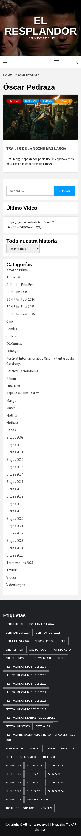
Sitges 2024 (14, 548)
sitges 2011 (49, 757)
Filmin (11, 378)
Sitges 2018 (14, 503)
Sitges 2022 (14, 533)
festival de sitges (18, 726)
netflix (50, 748)
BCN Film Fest (16, 292)
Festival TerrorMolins (22, 371)
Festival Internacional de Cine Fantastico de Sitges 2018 (40, 737)
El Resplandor (40, 26)
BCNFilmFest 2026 (17, 641)
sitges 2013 (34, 765)
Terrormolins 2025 (19, 562)
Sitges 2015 (14, 481)
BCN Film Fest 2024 (20, 299)
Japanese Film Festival (23, 393)
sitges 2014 (55, 765)
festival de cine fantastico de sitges (30, 718)
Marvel (11, 408)
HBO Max (13, 386)
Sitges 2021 (14, 525)
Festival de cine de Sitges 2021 (26, 683)
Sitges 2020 (14, 518)
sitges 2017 (55, 774)
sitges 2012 (13, 765)
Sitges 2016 (14, 489)
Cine (9, 321)
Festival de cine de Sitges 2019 (26, 666)
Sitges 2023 (14, 540)
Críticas (12, 336)
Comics (11, 329)
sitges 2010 (28, 757)
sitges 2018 (13, 782)
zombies (46, 808)
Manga (11, 400)
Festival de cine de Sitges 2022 (26, 692)
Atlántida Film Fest (20, 284)
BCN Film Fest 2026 (20, 314)
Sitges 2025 (14, 555)
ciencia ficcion (44, 641)
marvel (35, 748)
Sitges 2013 (14, 467)
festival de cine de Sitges (48, 658)
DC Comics (14, 343)
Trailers (64, 100)
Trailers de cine (37, 799)
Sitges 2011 (14, 452)
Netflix (14, 100)
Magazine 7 (60, 824)
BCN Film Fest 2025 (20, 306)
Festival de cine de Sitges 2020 (26, 675)
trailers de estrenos (20, 808)
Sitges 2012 (14, 459)
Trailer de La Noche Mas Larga (36, 148)
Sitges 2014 (14, 474)
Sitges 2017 (14, 496)
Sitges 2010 (14, 445)
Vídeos (11, 577)
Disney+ (12, 351)
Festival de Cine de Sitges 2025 (26, 709)
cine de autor (63, 649)
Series (47, 100)
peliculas (67, 748)
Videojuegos (15, 584)
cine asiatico (14, 649)
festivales (43, 726)
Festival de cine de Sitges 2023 (26, 700)
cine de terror (16, 658)
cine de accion (38, 649)
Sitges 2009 (14, 437)
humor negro (15, 748)
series (10, 757)
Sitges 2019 (14, 511)
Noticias (31, 100)
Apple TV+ (14, 277)
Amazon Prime (17, 270)
